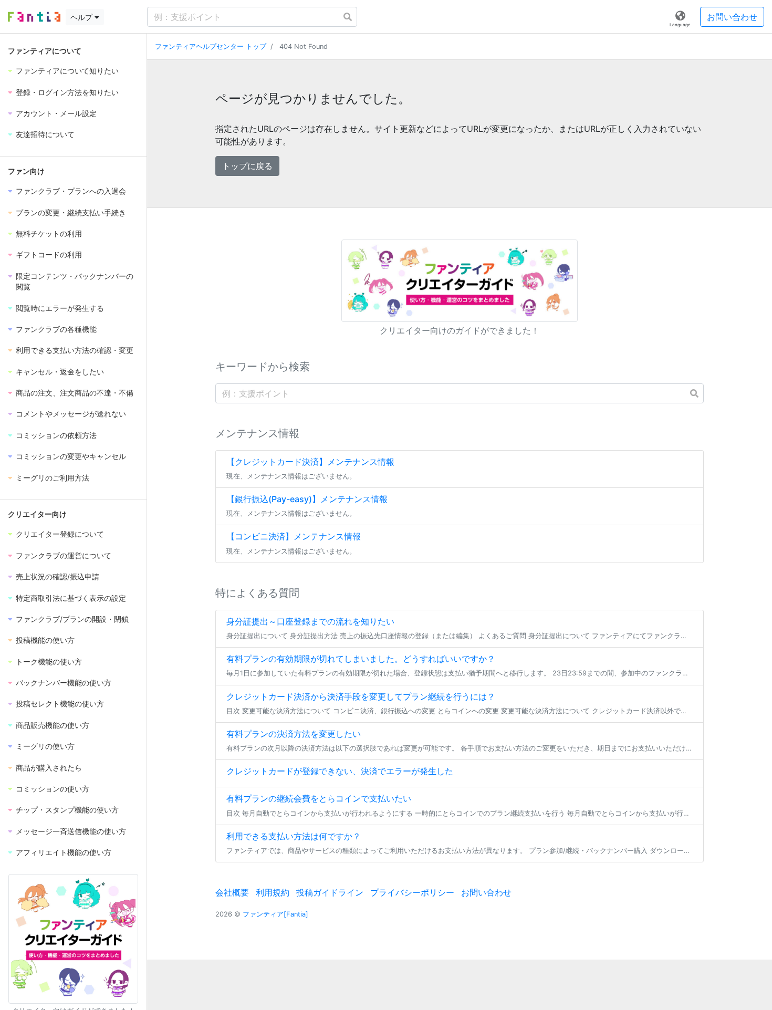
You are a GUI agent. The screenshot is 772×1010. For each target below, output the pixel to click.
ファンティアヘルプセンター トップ (210, 46)
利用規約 (272, 892)
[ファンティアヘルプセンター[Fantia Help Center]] (34, 17)
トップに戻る (247, 166)
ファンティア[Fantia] (275, 914)
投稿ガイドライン (329, 892)
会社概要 (232, 892)
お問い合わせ (732, 17)
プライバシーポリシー (412, 892)
